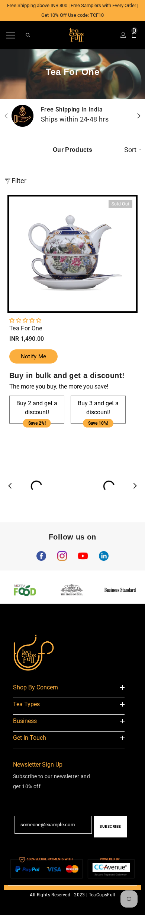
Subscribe (110, 826)
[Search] (28, 35)
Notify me (33, 356)
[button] (25, 320)
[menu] (10, 35)
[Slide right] (138, 115)
